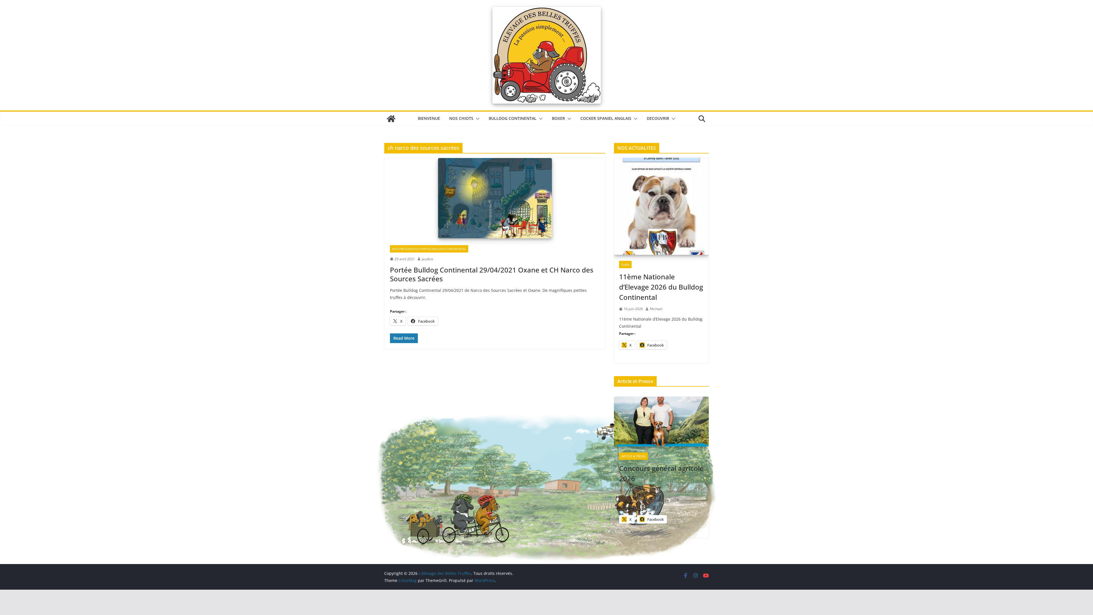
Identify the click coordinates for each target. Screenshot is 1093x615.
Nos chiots (461, 118)
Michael (656, 308)
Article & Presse (633, 456)
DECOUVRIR (658, 118)
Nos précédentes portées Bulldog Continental (429, 249)
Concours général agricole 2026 (661, 473)
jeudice (427, 259)
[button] (476, 118)
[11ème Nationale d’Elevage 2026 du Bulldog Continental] (661, 207)
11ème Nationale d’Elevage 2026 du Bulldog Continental (661, 287)
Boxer (558, 118)
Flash (625, 264)
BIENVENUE (429, 118)
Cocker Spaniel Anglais (605, 118)
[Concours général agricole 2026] (661, 422)
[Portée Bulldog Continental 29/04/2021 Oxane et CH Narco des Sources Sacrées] (494, 198)
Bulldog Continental (513, 118)
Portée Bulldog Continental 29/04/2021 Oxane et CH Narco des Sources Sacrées (491, 274)
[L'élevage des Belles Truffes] (391, 119)
